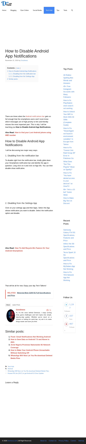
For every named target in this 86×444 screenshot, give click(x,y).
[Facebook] (47, 310)
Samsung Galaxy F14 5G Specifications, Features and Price (69, 235)
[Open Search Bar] (72, 10)
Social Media (37, 10)
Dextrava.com (12, 441)
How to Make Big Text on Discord (68, 200)
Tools (65, 10)
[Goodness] (11, 322)
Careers (73, 441)
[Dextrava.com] (7, 3)
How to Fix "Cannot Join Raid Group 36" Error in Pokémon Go (69, 153)
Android (10, 369)
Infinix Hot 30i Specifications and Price (68, 246)
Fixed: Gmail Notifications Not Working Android (31, 337)
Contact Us (53, 441)
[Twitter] (50, 310)
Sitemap (81, 441)
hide (18, 68)
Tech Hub (49, 10)
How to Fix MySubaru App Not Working (69, 266)
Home (4, 10)
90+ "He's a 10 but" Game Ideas (69, 192)
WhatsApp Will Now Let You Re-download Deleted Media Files (28, 371)
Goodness (20, 310)
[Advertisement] (43, 28)
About (8, 305)
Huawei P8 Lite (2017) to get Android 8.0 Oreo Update (26, 373)
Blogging (13, 10)
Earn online (25, 10)
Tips (58, 10)
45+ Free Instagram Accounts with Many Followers (68, 91)
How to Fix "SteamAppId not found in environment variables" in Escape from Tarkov (68, 136)
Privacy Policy (63, 441)
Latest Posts (16, 305)
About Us (43, 441)
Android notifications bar (35, 116)
